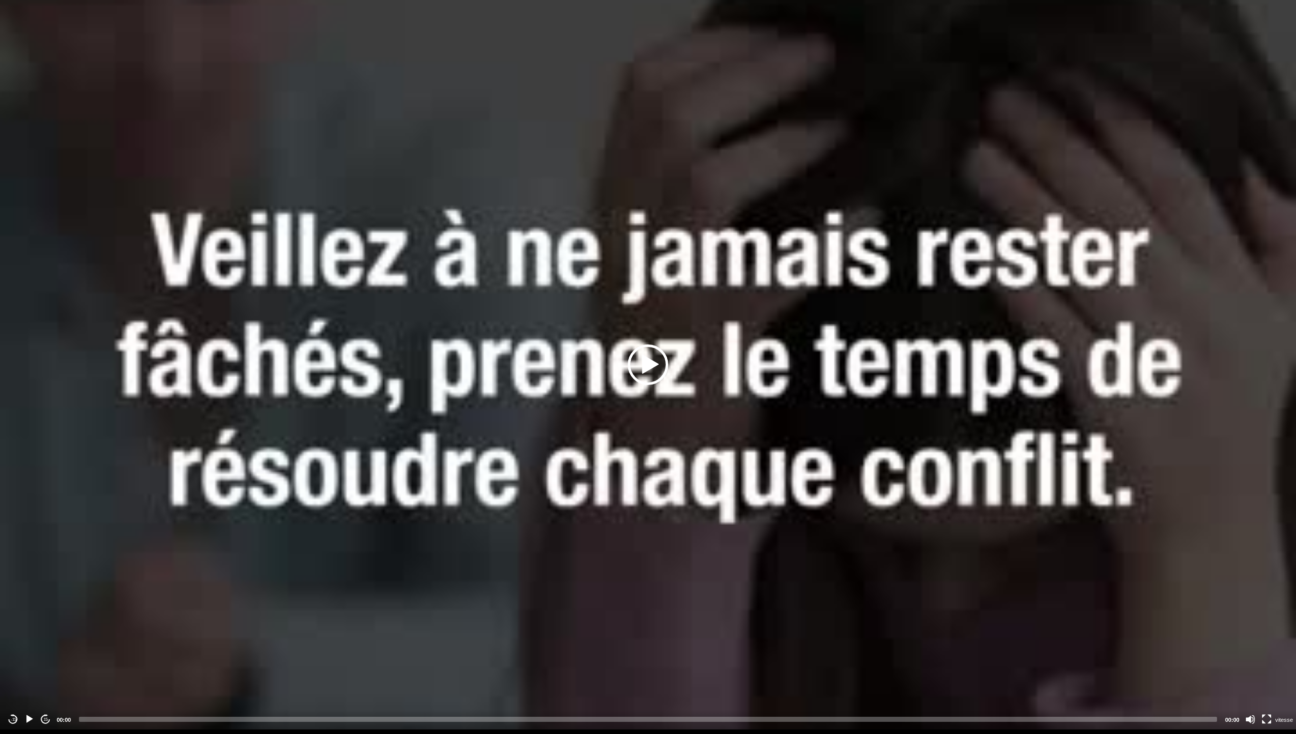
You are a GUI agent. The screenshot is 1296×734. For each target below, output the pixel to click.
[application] (648, 364)
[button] (648, 364)
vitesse (1284, 720)
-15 (13, 719)
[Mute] (1250, 719)
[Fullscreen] (1267, 719)
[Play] (29, 719)
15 (46, 719)
